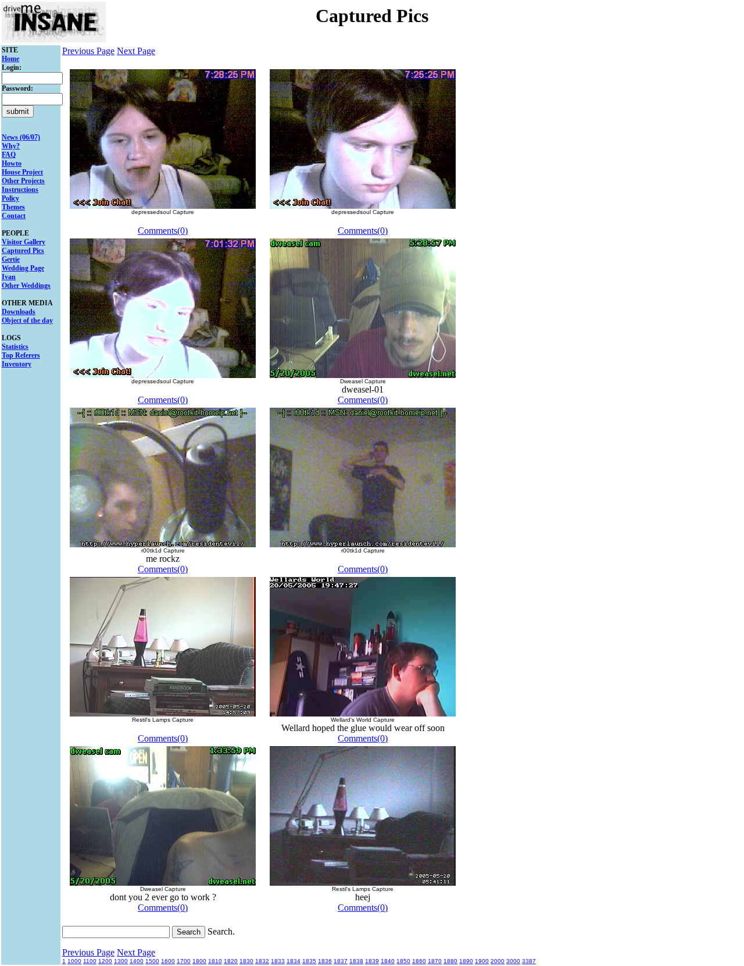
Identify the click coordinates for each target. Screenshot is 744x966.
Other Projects (23, 181)
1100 (89, 961)
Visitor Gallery (23, 242)
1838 (356, 961)
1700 (184, 961)
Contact (14, 216)
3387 (529, 961)
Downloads (18, 312)
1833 (278, 961)
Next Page (136, 51)
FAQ (9, 155)
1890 (466, 961)
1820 (231, 961)
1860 (419, 961)
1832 (262, 961)
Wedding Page (23, 268)
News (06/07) (21, 137)
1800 (199, 961)
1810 (215, 961)
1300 (121, 961)
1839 (372, 961)
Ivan (9, 277)
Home (10, 59)
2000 (498, 961)
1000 (74, 961)
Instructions (20, 190)
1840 (388, 961)
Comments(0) (163, 231)
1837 (341, 961)
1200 (105, 961)
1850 (403, 961)
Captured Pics (23, 251)
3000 (513, 961)
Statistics (15, 347)
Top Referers (21, 355)
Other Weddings (26, 285)
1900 (482, 961)
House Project (22, 172)
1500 (152, 961)
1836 (325, 961)
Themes (13, 207)
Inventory (16, 364)
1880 (450, 961)
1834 (294, 961)
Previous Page (88, 51)
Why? (11, 146)
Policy (10, 198)
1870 (435, 961)
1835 (309, 961)
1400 (137, 961)
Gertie (11, 259)
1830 (246, 961)
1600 (168, 961)
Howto (12, 163)
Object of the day (27, 320)
